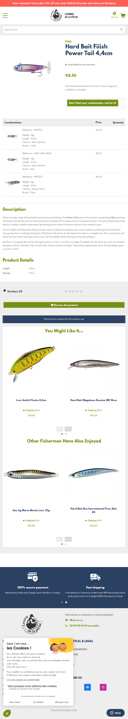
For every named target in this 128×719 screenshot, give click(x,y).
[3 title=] (73, 291)
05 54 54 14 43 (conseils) (84, 625)
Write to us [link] (76, 620)
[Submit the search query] (121, 30)
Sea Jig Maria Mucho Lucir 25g (31, 489)
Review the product (64, 305)
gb (112, 17)
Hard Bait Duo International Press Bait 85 (93, 489)
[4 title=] (77, 291)
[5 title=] (80, 291)
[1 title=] (66, 291)
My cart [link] (122, 15)
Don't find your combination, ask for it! (92, 103)
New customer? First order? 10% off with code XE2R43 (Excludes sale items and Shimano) (64, 3)
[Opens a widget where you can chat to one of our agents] (115, 713)
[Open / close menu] (5, 15)
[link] (87, 687)
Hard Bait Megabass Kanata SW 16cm (93, 379)
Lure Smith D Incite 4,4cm (31, 379)
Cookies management (76, 649)
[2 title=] (69, 291)
